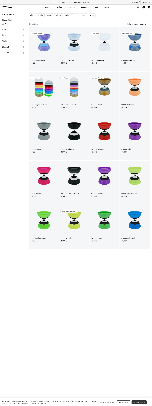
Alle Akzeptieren (139, 402)
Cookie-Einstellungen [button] (107, 402)
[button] (149, 7)
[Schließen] (149, 402)
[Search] (138, 7)
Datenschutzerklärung (38, 403)
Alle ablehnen (123, 402)
